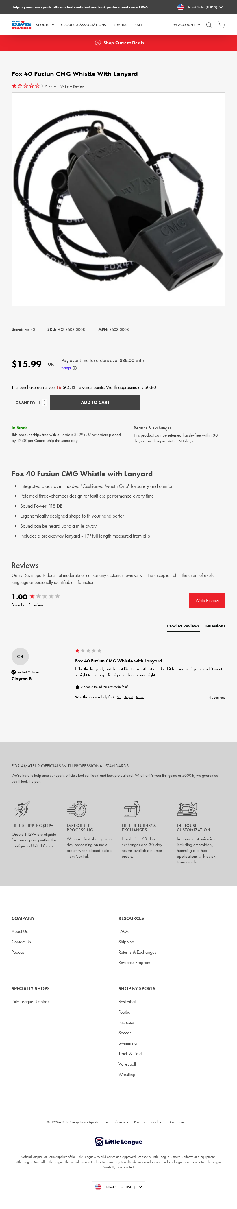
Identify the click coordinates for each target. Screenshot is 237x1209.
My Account (183, 24)
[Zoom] (118, 199)
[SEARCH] (209, 27)
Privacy (139, 1121)
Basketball (127, 1001)
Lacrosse (126, 1022)
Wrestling (126, 1074)
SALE (139, 24)
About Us (20, 931)
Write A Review (72, 86)
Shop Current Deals (123, 42)
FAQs (123, 931)
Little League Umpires (30, 1001)
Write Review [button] (207, 600)
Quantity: (25, 402)
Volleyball (127, 1064)
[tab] (183, 627)
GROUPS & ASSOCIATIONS (83, 24)
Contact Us (21, 942)
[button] (35, 86)
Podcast (18, 952)
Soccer (124, 1033)
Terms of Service (116, 1121)
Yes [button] (119, 697)
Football (125, 1012)
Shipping (126, 942)
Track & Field (130, 1054)
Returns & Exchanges (137, 952)
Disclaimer (176, 1121)
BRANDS (120, 24)
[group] (42, 597)
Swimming (127, 1043)
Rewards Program (134, 962)
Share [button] (140, 697)
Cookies (157, 1121)
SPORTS (42, 24)
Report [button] (128, 697)
